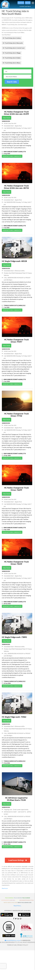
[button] (21, 2)
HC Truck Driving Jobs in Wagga (12, 53)
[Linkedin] (18, 918)
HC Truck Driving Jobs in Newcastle (13, 43)
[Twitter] (16, 918)
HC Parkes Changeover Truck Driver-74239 (16, 563)
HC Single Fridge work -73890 (14, 637)
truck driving (9, 898)
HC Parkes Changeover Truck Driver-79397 (16, 340)
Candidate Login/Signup (25, 6)
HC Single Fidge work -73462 (14, 717)
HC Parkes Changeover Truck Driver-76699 (16, 489)
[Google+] (21, 918)
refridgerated (5, 900)
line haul (12, 900)
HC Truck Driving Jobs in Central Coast (14, 48)
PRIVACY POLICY (22, 945)
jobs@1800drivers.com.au (13, 940)
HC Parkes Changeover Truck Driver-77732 (16, 414)
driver (17, 900)
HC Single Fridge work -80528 (14, 261)
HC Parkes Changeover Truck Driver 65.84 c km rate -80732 (16, 187)
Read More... (17, 905)
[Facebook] (13, 918)
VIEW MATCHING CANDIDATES (12, 156)
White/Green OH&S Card (10, 902)
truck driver (26, 898)
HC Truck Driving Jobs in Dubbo (11, 58)
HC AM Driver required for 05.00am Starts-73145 (16, 799)
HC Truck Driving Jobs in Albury (11, 63)
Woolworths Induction (26, 900)
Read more (5, 888)
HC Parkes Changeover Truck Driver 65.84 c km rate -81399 (16, 113)
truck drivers (18, 898)
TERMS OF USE (11, 945)
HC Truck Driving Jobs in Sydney (12, 38)
